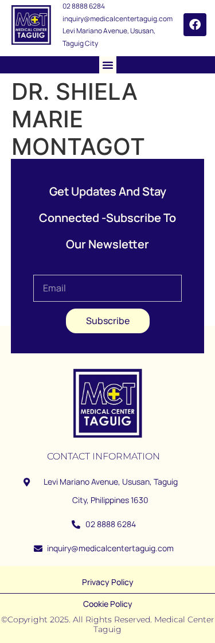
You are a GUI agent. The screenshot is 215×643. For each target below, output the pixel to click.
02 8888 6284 (83, 6)
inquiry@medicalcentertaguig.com (117, 19)
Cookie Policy (107, 603)
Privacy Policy (108, 581)
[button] (107, 64)
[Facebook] (194, 24)
